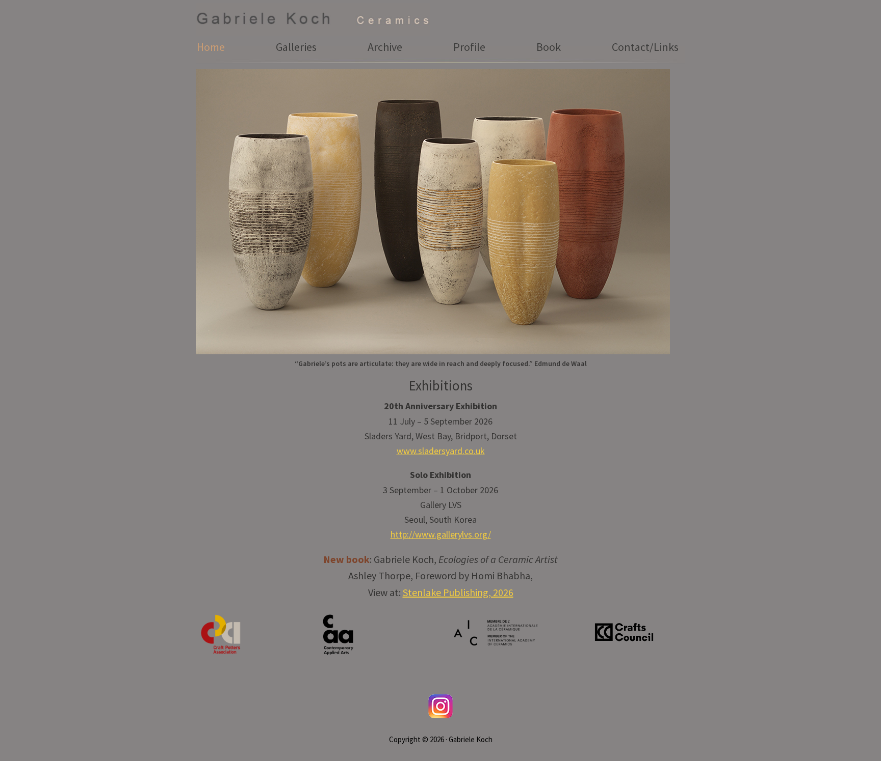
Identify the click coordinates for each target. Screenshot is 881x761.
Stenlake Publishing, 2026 (458, 592)
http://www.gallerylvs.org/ (441, 534)
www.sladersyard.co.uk (441, 451)
